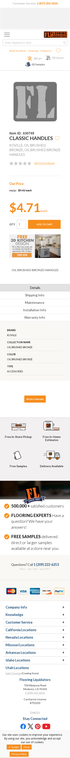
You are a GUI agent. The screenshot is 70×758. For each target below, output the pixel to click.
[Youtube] (46, 726)
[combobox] (35, 42)
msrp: (13, 190)
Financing (33, 50)
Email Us (35, 712)
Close (27, 747)
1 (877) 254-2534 (47, 3)
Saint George (13, 673)
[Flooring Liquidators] (55, 34)
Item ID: (15, 133)
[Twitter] (30, 726)
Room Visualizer (18, 50)
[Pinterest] (38, 726)
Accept (15, 747)
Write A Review (35, 399)
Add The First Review (44, 163)
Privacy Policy (19, 754)
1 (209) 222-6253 (46, 564)
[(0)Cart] (28, 58)
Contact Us (46, 50)
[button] (57, 138)
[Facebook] (23, 726)
